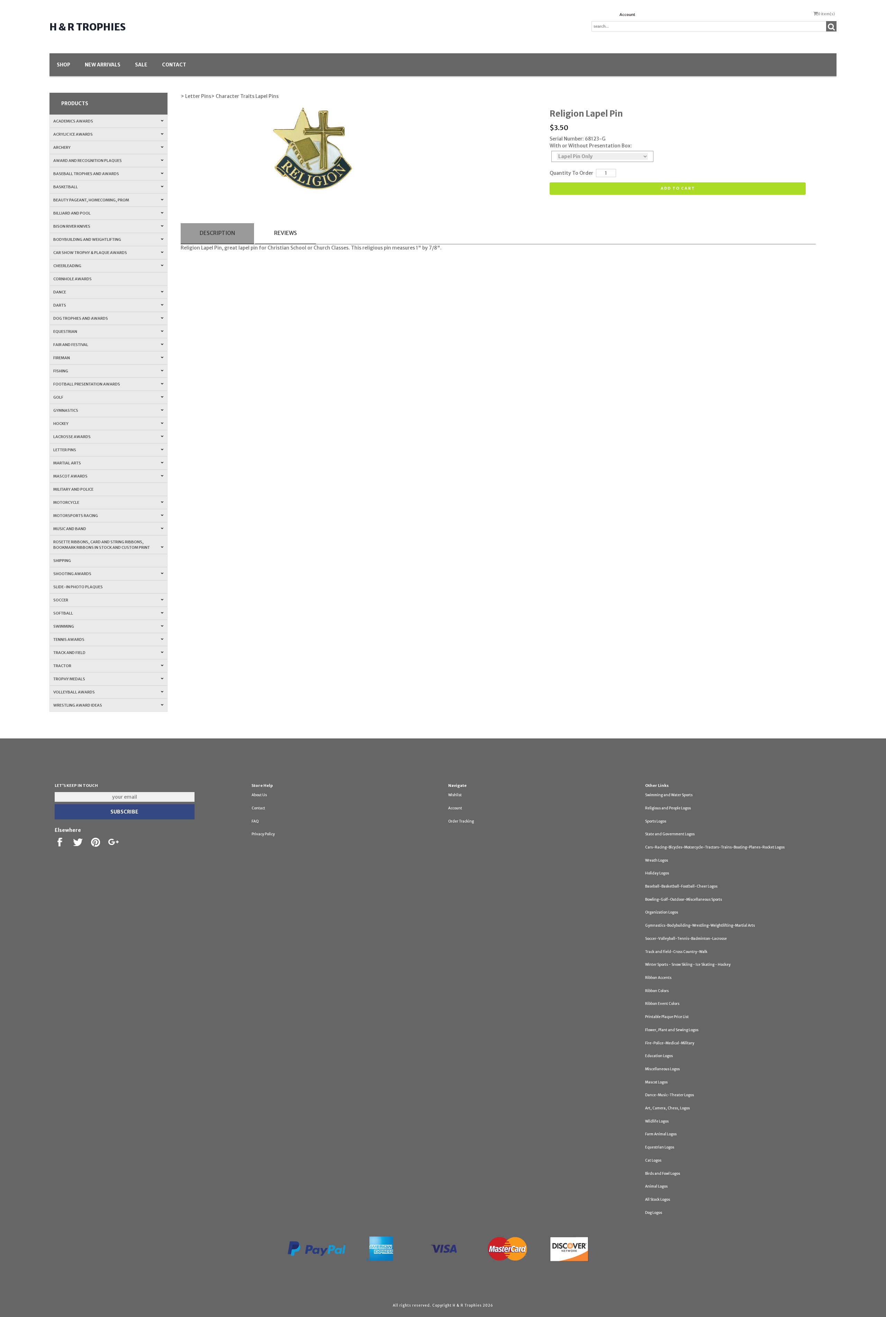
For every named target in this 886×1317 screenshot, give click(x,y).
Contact (174, 65)
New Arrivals (102, 65)
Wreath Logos (656, 860)
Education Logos (659, 1056)
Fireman (61, 357)
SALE (141, 65)
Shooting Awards (72, 573)
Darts (59, 305)
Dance (59, 292)
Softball (63, 613)
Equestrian (65, 331)
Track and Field (69, 652)
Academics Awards (73, 121)
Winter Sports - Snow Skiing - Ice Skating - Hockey (688, 964)
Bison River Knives (71, 226)
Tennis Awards (68, 639)
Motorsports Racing (75, 515)
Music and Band (69, 528)
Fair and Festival (70, 344)
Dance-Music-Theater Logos (669, 1095)
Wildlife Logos (657, 1121)
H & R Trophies (87, 27)
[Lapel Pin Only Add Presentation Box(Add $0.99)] (602, 156)
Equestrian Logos (659, 1147)
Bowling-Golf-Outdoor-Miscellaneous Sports (683, 899)
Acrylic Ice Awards (73, 134)
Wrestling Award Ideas (77, 705)
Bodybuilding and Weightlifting (87, 239)
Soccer (60, 600)
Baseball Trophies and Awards (86, 173)
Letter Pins (64, 449)
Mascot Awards (70, 476)
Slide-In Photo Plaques (78, 586)
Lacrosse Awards (72, 436)
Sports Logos (655, 821)
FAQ (255, 821)
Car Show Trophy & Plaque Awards (90, 252)
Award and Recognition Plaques (87, 160)
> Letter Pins (196, 96)
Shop (63, 65)
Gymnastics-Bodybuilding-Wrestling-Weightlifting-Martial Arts (700, 925)
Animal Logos (656, 1186)
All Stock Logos (657, 1199)
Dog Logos (653, 1212)
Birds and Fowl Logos (662, 1173)
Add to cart (678, 188)
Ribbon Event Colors (662, 1003)
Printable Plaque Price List (667, 1017)
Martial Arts (67, 463)
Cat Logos (653, 1160)
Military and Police (73, 489)
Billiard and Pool (72, 213)
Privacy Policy (263, 834)
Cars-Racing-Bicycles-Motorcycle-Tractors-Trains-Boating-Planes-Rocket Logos (715, 847)
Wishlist (455, 795)
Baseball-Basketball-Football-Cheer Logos (681, 886)
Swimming (63, 626)
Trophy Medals (69, 678)
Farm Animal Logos (661, 1134)
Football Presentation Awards (86, 384)
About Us (259, 795)
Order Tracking (461, 821)
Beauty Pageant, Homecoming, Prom (91, 200)
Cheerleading (67, 265)
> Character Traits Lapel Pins (245, 96)
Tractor (62, 665)
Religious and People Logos (668, 808)
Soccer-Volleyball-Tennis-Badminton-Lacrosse (686, 938)
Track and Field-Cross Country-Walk (676, 952)
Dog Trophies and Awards (80, 318)
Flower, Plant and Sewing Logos (671, 1030)
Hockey (61, 423)
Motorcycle (66, 502)
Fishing (60, 371)
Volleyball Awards (74, 692)
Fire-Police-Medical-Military (669, 1043)
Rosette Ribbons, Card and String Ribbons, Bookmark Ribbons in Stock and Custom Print (101, 544)
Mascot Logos (656, 1082)
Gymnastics (65, 410)
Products (74, 103)
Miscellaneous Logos (662, 1069)
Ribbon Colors (657, 991)
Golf (58, 397)
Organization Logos (661, 912)
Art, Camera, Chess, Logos (667, 1108)
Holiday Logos (657, 873)
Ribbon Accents (658, 977)
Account (627, 14)
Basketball (65, 186)
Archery (62, 147)
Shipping (62, 560)
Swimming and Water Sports (669, 795)
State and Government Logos (670, 834)
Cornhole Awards (72, 278)
